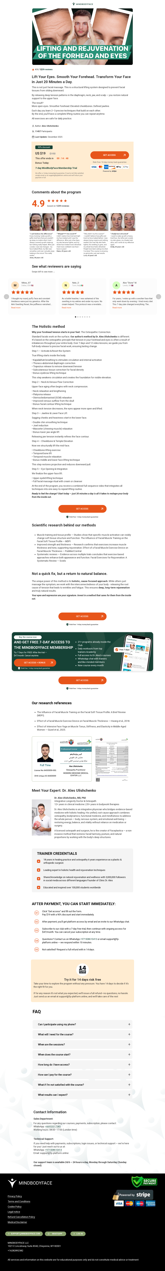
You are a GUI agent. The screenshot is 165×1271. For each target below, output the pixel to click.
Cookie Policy (15, 1206)
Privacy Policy (15, 1196)
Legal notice (14, 1211)
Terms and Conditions (19, 1201)
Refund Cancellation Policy (21, 1217)
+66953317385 (53, 1126)
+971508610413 (88, 939)
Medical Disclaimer (17, 1222)
